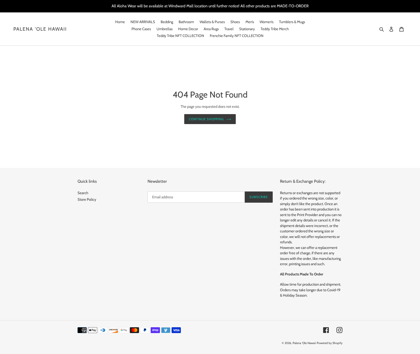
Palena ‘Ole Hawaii (40, 29)
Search (83, 193)
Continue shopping (206, 119)
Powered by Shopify (329, 343)
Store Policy (87, 199)
